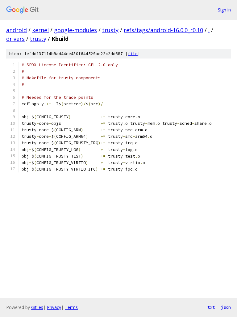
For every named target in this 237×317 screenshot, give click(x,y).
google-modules (75, 30)
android (16, 30)
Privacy (54, 307)
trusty (110, 30)
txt (211, 307)
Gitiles (37, 307)
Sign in (224, 10)
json (226, 307)
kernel (40, 30)
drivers (15, 38)
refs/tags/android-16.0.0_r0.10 (163, 30)
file (133, 53)
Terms (71, 307)
